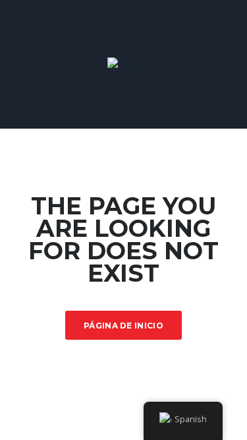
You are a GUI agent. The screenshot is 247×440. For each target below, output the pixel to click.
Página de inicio (123, 325)
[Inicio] (123, 63)
